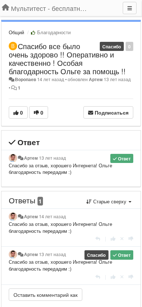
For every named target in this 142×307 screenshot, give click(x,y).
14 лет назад (52, 216)
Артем (96, 79)
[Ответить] (97, 238)
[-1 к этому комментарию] (131, 238)
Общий (16, 32)
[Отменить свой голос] (122, 238)
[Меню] (130, 8)
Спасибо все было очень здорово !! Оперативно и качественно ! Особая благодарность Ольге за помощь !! (67, 58)
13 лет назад (52, 158)
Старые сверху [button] (110, 201)
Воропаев (25, 79)
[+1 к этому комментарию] (113, 238)
